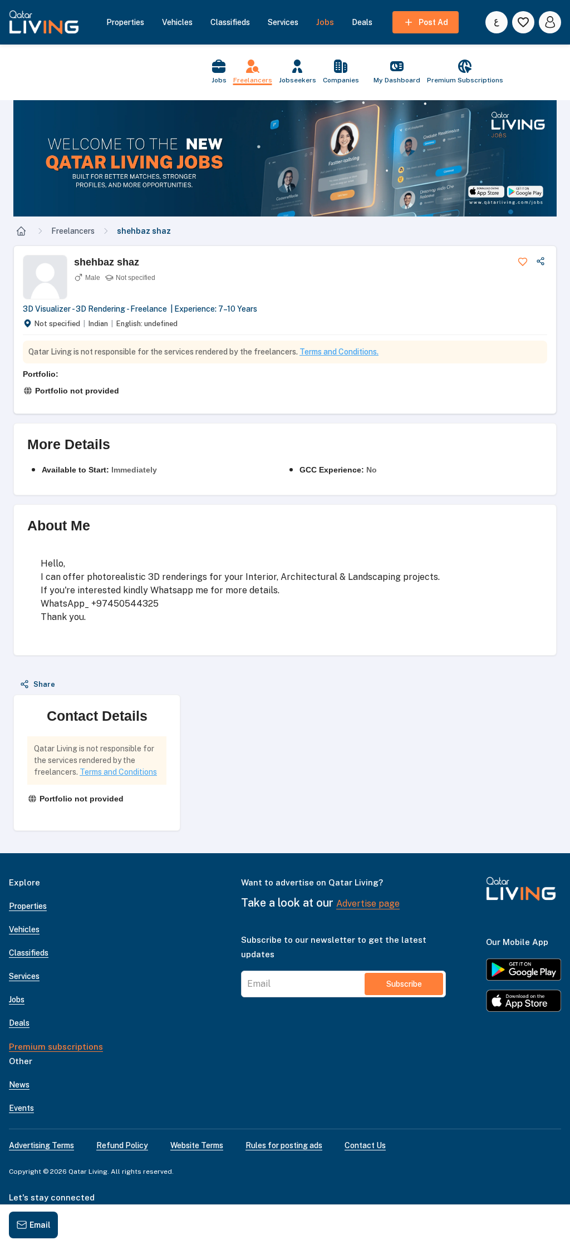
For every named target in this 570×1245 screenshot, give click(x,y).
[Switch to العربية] (496, 22)
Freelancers (73, 231)
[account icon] (550, 22)
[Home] (21, 231)
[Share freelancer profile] (540, 261)
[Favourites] (523, 22)
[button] (285, 158)
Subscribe (404, 984)
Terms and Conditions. (339, 351)
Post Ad (433, 22)
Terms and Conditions (118, 771)
